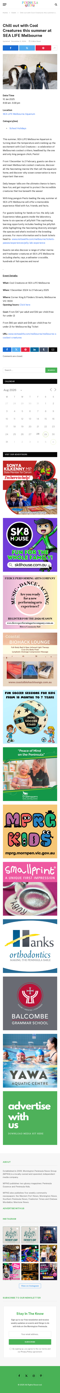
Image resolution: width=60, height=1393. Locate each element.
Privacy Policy (26, 1352)
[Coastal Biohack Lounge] (30, 659)
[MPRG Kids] (30, 831)
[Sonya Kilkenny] (30, 487)
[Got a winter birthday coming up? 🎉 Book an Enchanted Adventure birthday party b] (48, 1253)
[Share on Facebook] (10, 48)
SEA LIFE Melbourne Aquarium (19, 114)
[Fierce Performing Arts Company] (30, 602)
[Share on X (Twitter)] (27, 48)
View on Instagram (30, 1286)
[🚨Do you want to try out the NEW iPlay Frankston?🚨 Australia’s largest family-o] (30, 1253)
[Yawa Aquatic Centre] (30, 1061)
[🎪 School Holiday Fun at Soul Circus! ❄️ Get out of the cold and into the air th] (48, 1271)
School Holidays (17, 128)
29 (45, 434)
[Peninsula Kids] (30, 4)
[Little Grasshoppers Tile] (30, 774)
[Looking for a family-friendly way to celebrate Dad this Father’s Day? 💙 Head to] (30, 1234)
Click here (25, 304)
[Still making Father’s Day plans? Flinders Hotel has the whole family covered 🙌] (11, 1234)
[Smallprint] (30, 889)
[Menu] (4, 4)
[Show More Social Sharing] (54, 48)
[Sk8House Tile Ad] (30, 545)
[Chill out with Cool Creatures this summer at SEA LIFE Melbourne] (30, 71)
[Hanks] (30, 946)
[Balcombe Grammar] (30, 1003)
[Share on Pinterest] (43, 48)
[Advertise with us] (30, 1118)
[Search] (55, 4)
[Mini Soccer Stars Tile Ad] (30, 717)
